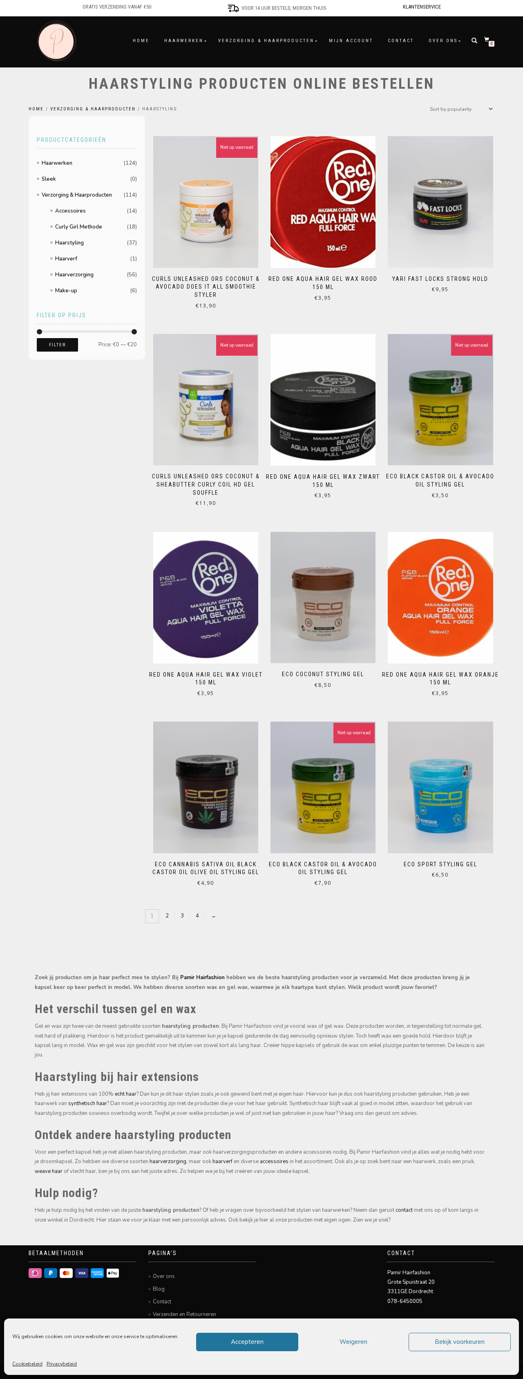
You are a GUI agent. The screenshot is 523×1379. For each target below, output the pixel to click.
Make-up (66, 290)
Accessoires (70, 211)
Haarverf (66, 258)
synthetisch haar (87, 1103)
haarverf (222, 1161)
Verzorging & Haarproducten (266, 40)
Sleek (49, 179)
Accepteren (247, 1342)
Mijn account (351, 40)
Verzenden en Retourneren (184, 1314)
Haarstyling (69, 243)
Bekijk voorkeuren (460, 1342)
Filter (57, 345)
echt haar (125, 1094)
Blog (159, 1289)
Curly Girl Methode (78, 227)
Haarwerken (183, 40)
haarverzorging (168, 1161)
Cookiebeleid (27, 1364)
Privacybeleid (62, 1364)
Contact (401, 40)
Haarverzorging (74, 274)
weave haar (49, 1171)
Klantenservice (422, 7)
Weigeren (353, 1342)
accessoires (274, 1161)
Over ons (443, 40)
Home (141, 40)
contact (404, 1210)
